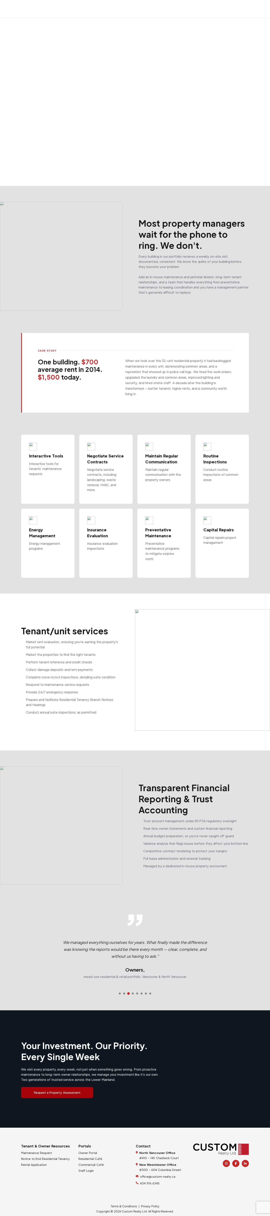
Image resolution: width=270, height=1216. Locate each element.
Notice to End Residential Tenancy (45, 1158)
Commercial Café (91, 1164)
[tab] (120, 993)
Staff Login (86, 1170)
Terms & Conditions (123, 1206)
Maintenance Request (36, 1153)
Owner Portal (87, 1153)
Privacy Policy (150, 1206)
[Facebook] (235, 1163)
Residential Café (90, 1158)
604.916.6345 (150, 1183)
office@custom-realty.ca (157, 1176)
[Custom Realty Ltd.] (221, 1149)
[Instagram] (226, 1163)
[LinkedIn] (245, 1163)
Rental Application (34, 1164)
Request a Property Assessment (57, 1092)
